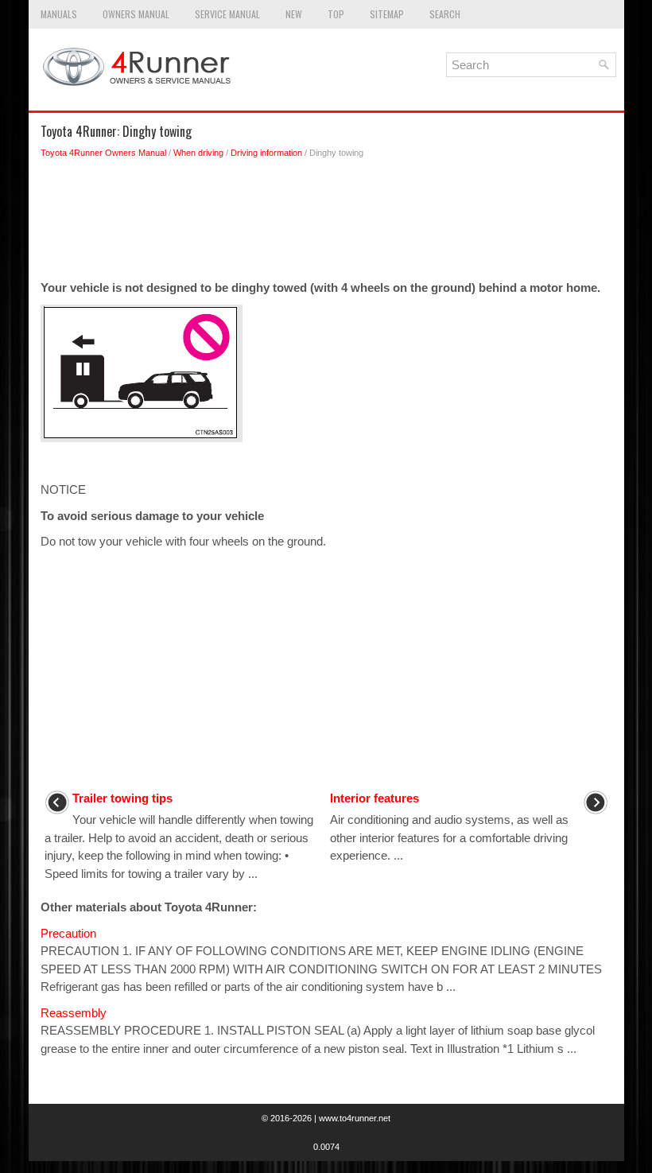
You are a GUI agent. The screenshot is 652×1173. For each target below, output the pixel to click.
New (293, 14)
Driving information (266, 152)
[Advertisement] (326, 223)
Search (444, 14)
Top (336, 14)
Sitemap (387, 14)
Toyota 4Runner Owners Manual (103, 152)
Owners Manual (136, 14)
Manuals (59, 14)
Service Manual (227, 14)
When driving (198, 152)
